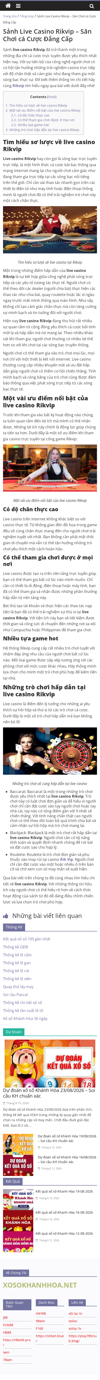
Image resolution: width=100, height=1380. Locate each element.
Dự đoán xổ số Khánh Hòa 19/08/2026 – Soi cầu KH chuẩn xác (67, 1138)
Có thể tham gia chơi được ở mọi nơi (43, 120)
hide (51, 97)
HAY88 (41, 1313)
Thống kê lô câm (17, 954)
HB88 (7, 1332)
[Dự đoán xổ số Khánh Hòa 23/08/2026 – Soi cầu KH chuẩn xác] (50, 1042)
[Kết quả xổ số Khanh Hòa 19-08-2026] (19, 1191)
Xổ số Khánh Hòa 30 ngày (25, 1018)
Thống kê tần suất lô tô (23, 1010)
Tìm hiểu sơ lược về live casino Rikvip (36, 105)
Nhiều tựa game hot (30, 125)
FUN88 (8, 1325)
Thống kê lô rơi (16, 970)
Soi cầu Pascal (15, 994)
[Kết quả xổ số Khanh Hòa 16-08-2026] (19, 1213)
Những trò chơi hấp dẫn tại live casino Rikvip (42, 130)
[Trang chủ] (8, 6)
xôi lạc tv (75, 1313)
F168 (39, 1328)
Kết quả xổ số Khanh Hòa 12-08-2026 (64, 1233)
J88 (5, 1317)
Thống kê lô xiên (17, 978)
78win (7, 1360)
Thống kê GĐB (15, 946)
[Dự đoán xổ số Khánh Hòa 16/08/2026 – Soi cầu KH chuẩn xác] (19, 1157)
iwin (6, 1352)
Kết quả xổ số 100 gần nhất (26, 939)
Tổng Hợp (27, 16)
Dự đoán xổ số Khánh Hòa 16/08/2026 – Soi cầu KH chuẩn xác (67, 1159)
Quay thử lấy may (18, 986)
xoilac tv (75, 1328)
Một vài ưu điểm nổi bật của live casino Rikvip (43, 110)
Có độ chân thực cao (30, 115)
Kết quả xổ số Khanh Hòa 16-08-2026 (64, 1212)
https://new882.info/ (58, 1377)
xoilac (73, 1321)
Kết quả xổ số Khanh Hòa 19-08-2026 (64, 1191)
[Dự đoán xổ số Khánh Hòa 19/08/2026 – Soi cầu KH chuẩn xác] (19, 1136)
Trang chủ (10, 16)
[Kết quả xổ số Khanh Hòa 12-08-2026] (19, 1234)
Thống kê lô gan (17, 962)
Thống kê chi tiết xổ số (22, 1002)
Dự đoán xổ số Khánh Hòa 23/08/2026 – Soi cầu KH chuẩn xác (49, 1093)
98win (40, 1321)
